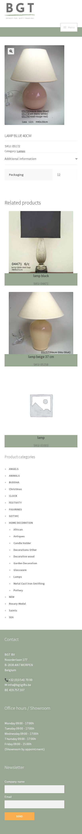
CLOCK (13, 496)
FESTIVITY (15, 502)
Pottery (18, 590)
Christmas (15, 489)
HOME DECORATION (21, 523)
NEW (11, 597)
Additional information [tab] (20, 159)
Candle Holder (22, 543)
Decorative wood (24, 556)
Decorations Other (25, 550)
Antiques (19, 536)
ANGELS (14, 469)
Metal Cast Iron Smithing (29, 583)
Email (8, 796)
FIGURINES (15, 509)
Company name (15, 781)
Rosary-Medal (17, 603)
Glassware (20, 570)
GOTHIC (14, 516)
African (18, 529)
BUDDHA (14, 482)
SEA (11, 617)
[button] (11, 51)
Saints (13, 610)
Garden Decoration (25, 563)
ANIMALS (14, 475)
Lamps (21, 151)
